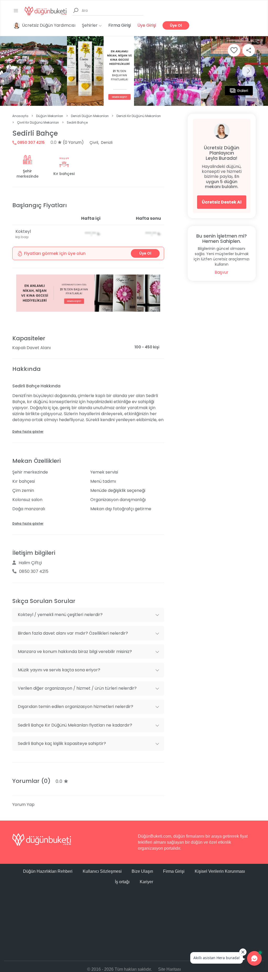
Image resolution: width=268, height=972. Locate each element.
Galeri (242, 90)
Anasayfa (20, 116)
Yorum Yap (23, 804)
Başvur (221, 272)
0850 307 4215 (30, 142)
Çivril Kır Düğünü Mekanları (38, 122)
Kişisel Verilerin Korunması (220, 871)
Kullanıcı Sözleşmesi (102, 871)
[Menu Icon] (16, 10)
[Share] (248, 50)
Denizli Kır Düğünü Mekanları (138, 116)
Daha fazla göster (27, 431)
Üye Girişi (146, 25)
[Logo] (45, 11)
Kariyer (146, 882)
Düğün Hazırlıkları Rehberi (47, 871)
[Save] (234, 50)
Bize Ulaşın (142, 871)
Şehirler (90, 25)
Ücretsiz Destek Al (222, 202)
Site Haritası (169, 969)
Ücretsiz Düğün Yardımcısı (48, 25)
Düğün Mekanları (49, 116)
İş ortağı (122, 882)
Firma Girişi (119, 25)
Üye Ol (176, 25)
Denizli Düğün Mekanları (90, 116)
